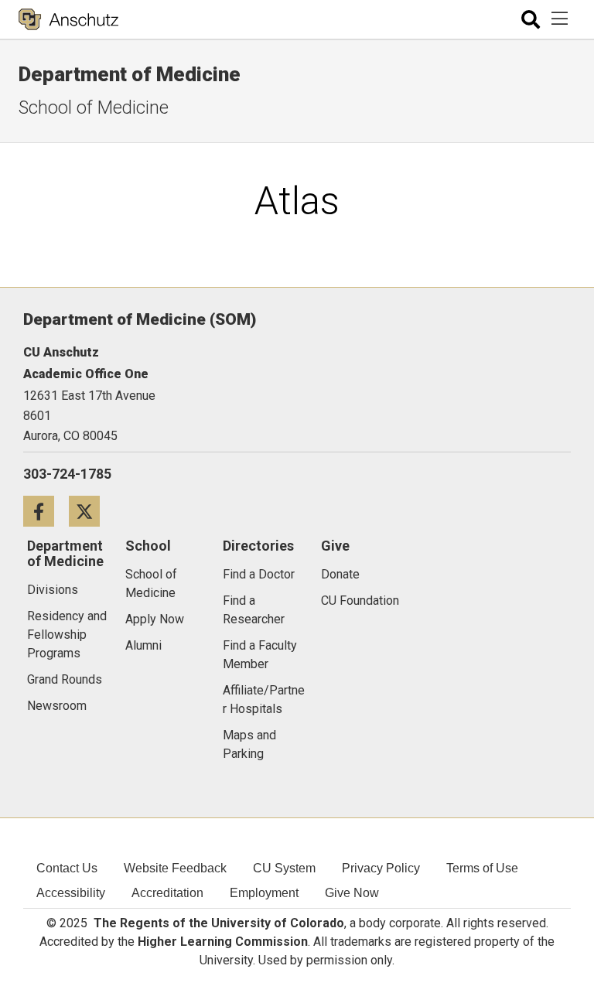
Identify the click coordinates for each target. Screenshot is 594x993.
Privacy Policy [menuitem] (381, 868)
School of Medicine (94, 107)
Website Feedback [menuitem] (175, 868)
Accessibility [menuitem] (70, 892)
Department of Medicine (130, 74)
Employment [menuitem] (264, 892)
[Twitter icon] (90, 510)
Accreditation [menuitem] (167, 892)
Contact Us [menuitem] (66, 868)
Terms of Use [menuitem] (482, 868)
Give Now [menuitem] (352, 892)
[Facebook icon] (46, 510)
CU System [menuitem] (284, 868)
